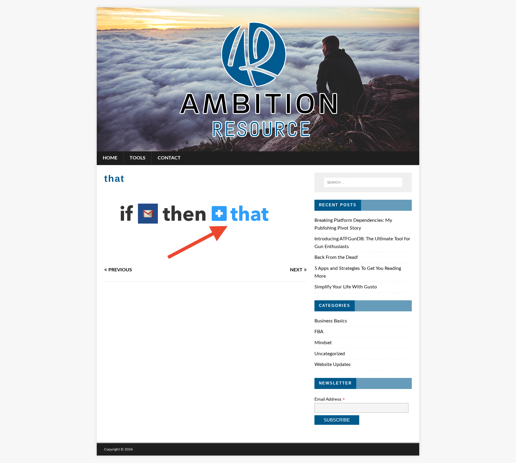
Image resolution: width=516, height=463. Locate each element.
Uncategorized (329, 353)
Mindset (323, 342)
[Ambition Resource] (258, 147)
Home (110, 158)
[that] (205, 257)
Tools (137, 158)
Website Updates (332, 364)
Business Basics (330, 321)
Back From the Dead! (336, 257)
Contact (169, 158)
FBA (318, 331)
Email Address (329, 399)
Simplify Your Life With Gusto (345, 286)
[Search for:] (363, 182)
